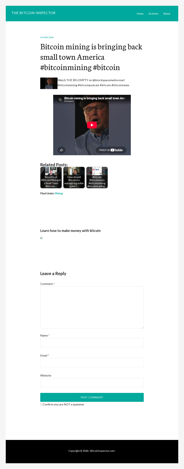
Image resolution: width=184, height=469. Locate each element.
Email (44, 355)
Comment (47, 283)
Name (45, 335)
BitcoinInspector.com (102, 450)
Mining (59, 193)
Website (45, 375)
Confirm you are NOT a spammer (63, 404)
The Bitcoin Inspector (33, 13)
